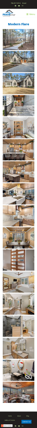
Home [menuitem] (10, 416)
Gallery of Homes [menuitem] (10, 420)
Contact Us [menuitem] (26, 422)
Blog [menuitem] (27, 416)
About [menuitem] (19, 416)
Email (24, 3)
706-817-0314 (15, 3)
